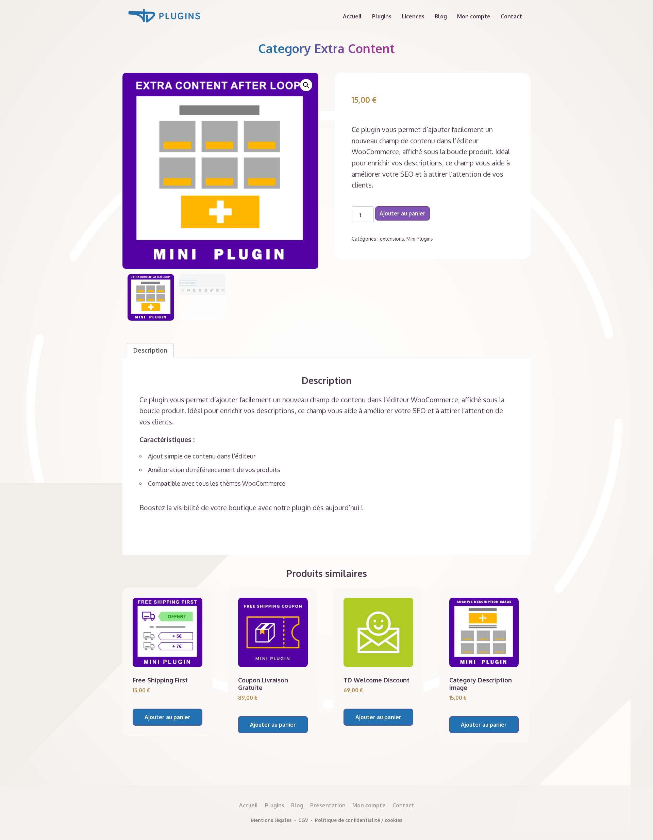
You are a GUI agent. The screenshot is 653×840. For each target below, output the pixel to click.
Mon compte (473, 16)
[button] (306, 85)
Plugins (381, 16)
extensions (392, 239)
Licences (413, 16)
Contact (511, 16)
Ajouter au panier (402, 213)
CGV (303, 820)
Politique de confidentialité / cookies (358, 820)
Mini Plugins (419, 239)
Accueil (352, 16)
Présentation (328, 805)
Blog (441, 16)
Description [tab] (150, 350)
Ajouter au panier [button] (167, 717)
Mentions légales (271, 820)
